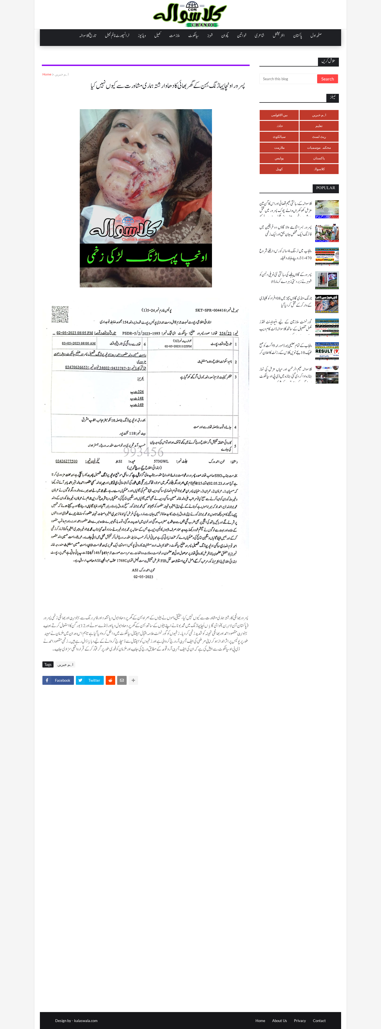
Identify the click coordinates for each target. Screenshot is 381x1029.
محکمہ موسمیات (319, 147)
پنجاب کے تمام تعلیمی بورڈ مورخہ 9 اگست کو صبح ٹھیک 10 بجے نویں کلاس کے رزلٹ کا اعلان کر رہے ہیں (285, 352)
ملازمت (279, 147)
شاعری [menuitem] (259, 35)
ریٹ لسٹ (319, 137)
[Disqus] (145, 766)
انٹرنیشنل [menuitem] (279, 35)
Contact (319, 1020)
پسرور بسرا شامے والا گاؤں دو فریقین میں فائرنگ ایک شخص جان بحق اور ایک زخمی (285, 231)
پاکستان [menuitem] (297, 35)
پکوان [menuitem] (225, 35)
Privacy (300, 1020)
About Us (279, 1020)
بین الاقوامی (279, 115)
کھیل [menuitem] (157, 35)
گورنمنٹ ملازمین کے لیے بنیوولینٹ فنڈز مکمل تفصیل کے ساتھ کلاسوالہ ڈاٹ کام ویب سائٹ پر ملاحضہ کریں (285, 329)
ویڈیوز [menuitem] (142, 35)
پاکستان (319, 158)
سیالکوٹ (279, 137)
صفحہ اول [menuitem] (316, 35)
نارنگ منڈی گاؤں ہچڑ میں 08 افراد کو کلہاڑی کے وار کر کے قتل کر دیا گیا (285, 302)
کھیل (279, 169)
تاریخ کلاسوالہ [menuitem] (88, 35)
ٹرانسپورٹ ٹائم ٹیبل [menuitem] (117, 35)
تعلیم (318, 126)
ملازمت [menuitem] (174, 35)
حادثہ (279, 126)
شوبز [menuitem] (210, 35)
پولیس (279, 158)
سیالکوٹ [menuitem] (193, 35)
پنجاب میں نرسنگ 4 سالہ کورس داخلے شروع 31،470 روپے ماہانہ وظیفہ (285, 254)
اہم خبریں (62, 74)
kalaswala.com (86, 1020)
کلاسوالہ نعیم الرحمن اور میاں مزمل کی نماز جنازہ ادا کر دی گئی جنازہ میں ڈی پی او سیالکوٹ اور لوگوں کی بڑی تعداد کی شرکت (285, 376)
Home (46, 74)
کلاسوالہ (319, 169)
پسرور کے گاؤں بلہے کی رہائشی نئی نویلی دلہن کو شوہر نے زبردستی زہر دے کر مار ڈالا (285, 278)
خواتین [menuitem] (241, 35)
